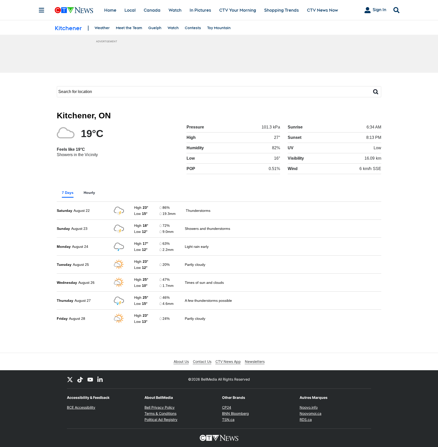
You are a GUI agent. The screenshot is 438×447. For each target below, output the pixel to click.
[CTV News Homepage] (74, 10)
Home (110, 10)
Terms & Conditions (160, 413)
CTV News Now (322, 10)
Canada (152, 10)
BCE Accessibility (81, 407)
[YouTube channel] (90, 379)
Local (130, 10)
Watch (175, 10)
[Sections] (41, 10)
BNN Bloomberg (235, 413)
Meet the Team (129, 28)
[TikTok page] (80, 379)
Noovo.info (309, 407)
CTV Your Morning (237, 10)
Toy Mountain (219, 28)
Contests (193, 28)
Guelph (154, 28)
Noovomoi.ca (310, 413)
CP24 (226, 407)
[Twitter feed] (70, 379)
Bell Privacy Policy (159, 407)
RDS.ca (306, 419)
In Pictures (200, 10)
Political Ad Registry (160, 419)
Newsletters (255, 361)
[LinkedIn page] (100, 379)
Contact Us (202, 361)
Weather (102, 28)
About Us (181, 361)
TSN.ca (228, 419)
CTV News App (228, 361)
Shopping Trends (281, 10)
